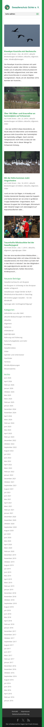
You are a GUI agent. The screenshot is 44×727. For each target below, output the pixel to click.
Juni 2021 (7, 496)
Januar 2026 (8, 388)
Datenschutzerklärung (20, 714)
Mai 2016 (7, 690)
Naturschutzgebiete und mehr (15, 341)
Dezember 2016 (10, 666)
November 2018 (10, 596)
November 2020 (10, 520)
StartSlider (8, 358)
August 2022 (9, 451)
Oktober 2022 (9, 444)
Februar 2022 (9, 472)
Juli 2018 (7, 610)
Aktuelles (27, 57)
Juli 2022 (7, 454)
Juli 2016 (7, 683)
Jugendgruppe (17, 250)
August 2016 (9, 680)
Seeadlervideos (10, 348)
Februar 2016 (9, 697)
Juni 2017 (7, 652)
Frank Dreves (11, 54)
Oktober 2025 (9, 392)
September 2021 (10, 485)
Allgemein (34, 57)
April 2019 (8, 579)
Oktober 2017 (9, 638)
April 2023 (8, 433)
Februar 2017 (9, 659)
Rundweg (7, 344)
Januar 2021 (8, 513)
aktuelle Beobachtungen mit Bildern (17, 317)
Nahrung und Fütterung (13, 337)
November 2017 (10, 635)
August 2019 (9, 565)
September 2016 (10, 676)
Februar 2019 (9, 586)
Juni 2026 (7, 378)
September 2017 (10, 641)
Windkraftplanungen (16, 59)
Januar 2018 (8, 628)
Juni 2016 (7, 687)
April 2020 (8, 544)
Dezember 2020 (10, 517)
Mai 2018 (7, 617)
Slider (6, 59)
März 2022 (8, 468)
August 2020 (9, 530)
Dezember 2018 (10, 593)
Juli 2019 (7, 569)
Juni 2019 (7, 572)
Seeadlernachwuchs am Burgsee (16, 282)
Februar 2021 (9, 510)
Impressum (25, 711)
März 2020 (8, 548)
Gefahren (7, 327)
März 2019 (8, 582)
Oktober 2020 (9, 524)
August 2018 (9, 607)
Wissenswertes (9, 369)
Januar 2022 (8, 475)
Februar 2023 (9, 437)
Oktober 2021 (9, 482)
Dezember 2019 (10, 555)
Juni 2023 (7, 426)
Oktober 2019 (9, 562)
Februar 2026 (9, 385)
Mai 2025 (7, 395)
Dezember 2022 (10, 440)
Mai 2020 (7, 541)
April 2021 (8, 503)
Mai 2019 (7, 576)
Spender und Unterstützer (14, 355)
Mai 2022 (7, 461)
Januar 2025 (8, 406)
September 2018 (10, 603)
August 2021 (9, 489)
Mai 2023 (7, 430)
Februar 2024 (9, 423)
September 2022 (10, 447)
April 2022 (8, 465)
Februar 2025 (9, 402)
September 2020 (10, 527)
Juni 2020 (7, 537)
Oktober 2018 (9, 600)
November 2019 (10, 558)
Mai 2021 (7, 499)
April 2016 (8, 694)
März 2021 (8, 506)
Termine (7, 362)
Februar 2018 (9, 624)
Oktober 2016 (9, 673)
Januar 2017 (8, 662)
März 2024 (8, 419)
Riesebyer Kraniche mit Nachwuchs (20, 51)
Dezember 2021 (10, 478)
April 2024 (8, 416)
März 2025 (8, 399)
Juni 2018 (7, 614)
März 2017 (8, 655)
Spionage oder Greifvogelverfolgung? (18, 304)
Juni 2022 (7, 458)
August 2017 (9, 645)
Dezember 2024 (10, 409)
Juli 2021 (7, 492)
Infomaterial (8, 330)
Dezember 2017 (10, 631)
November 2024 (10, 412)
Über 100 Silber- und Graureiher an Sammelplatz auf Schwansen (19, 114)
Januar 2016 (8, 701)
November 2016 (10, 669)
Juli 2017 (7, 648)
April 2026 (8, 381)
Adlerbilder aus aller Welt (14, 313)
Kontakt (15, 711)
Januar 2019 (8, 589)
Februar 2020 (9, 551)
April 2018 (8, 621)
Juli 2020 (7, 534)
